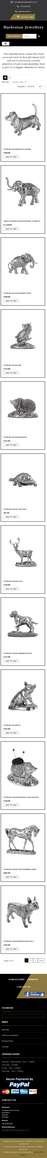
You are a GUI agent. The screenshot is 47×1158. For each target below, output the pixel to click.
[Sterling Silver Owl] (23, 336)
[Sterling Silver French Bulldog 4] (23, 912)
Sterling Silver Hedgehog (15, 437)
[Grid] (5, 78)
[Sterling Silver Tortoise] (23, 480)
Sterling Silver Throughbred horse (20, 869)
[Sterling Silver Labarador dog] (23, 624)
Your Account (24, 11)
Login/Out (32, 979)
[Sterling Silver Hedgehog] (23, 408)
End (41, 960)
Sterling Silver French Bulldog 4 (19, 941)
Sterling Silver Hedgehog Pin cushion (21, 797)
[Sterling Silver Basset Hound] (23, 120)
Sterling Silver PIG (12, 725)
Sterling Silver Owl (13, 365)
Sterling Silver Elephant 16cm (17, 293)
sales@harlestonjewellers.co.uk (25, 2)
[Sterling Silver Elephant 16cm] (23, 264)
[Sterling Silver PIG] (23, 696)
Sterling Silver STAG (13, 581)
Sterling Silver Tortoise (15, 509)
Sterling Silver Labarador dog (18, 653)
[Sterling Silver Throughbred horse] (23, 840)
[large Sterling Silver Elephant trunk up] (23, 192)
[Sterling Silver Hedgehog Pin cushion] (23, 768)
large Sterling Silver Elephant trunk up (22, 221)
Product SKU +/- (19, 82)
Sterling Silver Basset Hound (17, 149)
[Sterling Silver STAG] (23, 552)
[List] (10, 78)
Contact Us (23, 987)
